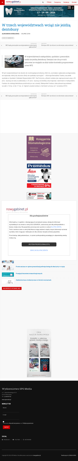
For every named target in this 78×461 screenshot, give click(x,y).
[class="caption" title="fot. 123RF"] (8, 262)
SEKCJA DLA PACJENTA (39, 250)
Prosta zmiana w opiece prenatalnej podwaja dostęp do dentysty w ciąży (40, 266)
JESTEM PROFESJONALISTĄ (39, 244)
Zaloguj (49, 2)
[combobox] (43, 2)
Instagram (28, 439)
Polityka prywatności (28, 423)
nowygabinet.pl (37, 455)
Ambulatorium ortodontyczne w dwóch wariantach (33, 280)
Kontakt (74, 2)
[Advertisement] (39, 116)
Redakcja (66, 2)
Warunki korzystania (14, 423)
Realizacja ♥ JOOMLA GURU (68, 455)
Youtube (17, 439)
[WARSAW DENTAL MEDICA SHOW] (39, 11)
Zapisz (6, 427)
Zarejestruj (57, 2)
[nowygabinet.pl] (13, 2)
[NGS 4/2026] (16, 303)
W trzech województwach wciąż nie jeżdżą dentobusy (36, 27)
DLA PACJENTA (56, 227)
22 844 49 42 (7, 396)
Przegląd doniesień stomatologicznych (29, 273)
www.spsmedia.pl (6, 399)
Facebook (7, 439)
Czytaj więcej (66, 317)
